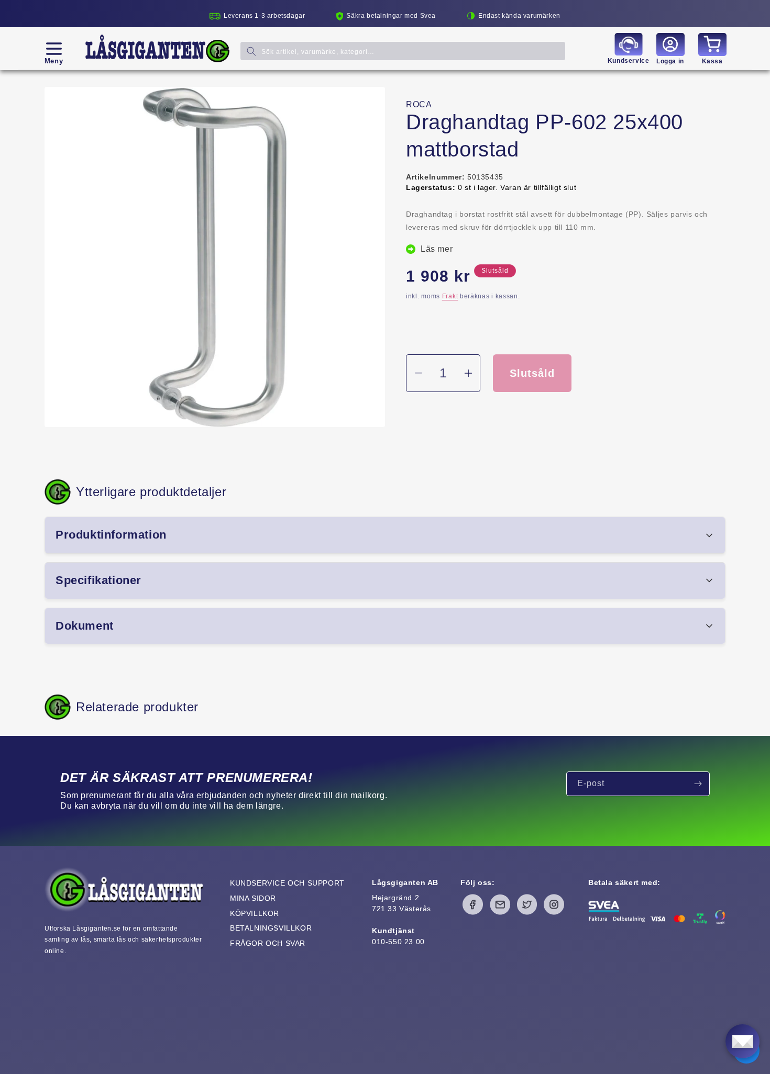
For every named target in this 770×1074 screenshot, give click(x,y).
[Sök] (251, 51)
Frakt (450, 296)
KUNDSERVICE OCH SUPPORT (287, 883)
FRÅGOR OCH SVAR (267, 943)
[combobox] (402, 51)
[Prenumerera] (697, 783)
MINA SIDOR (253, 898)
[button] (53, 48)
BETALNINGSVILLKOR (271, 928)
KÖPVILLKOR (254, 913)
